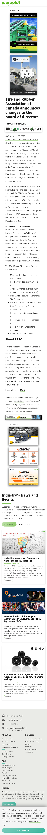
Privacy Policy (34, 821)
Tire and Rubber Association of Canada (21, 139)
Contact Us (8, 804)
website (15, 385)
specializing (19, 401)
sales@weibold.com (14, 720)
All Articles (8, 524)
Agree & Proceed (23, 830)
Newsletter (23, 524)
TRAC (22, 390)
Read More (8, 580)
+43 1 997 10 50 (13, 724)
